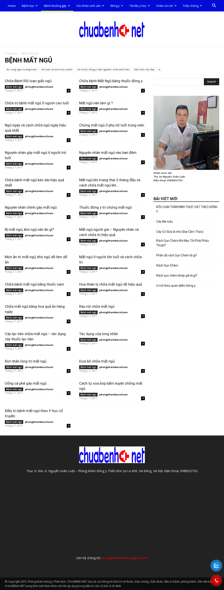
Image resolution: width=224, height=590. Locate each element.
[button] (214, 6)
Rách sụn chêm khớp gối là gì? (176, 275)
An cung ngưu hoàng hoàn (22, 69)
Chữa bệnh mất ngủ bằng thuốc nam (34, 284)
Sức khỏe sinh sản (88, 6)
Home (12, 6)
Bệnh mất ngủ (14, 86)
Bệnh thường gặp (55, 6)
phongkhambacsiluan (39, 86)
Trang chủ (11, 53)
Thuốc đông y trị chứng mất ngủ (105, 207)
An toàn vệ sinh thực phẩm (57, 69)
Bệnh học (28, 6)
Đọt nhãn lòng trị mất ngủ (25, 361)
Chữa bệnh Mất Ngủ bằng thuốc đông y (111, 81)
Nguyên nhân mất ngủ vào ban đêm (107, 152)
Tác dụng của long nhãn (98, 334)
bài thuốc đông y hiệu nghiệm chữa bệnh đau (103, 69)
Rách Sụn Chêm (167, 265)
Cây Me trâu (164, 221)
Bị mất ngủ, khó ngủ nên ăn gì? (29, 229)
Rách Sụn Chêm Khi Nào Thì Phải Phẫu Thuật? (182, 243)
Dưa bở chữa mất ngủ (97, 361)
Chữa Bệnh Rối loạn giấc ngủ (28, 81)
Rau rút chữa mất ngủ (96, 306)
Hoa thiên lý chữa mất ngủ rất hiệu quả (110, 284)
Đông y (115, 6)
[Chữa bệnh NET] (112, 29)
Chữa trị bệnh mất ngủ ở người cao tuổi (37, 103)
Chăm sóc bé (164, 6)
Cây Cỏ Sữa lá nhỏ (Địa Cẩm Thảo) (179, 231)
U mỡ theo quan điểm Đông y (176, 285)
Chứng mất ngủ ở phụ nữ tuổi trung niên (111, 125)
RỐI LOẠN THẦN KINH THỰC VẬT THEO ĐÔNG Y (186, 209)
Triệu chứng (190, 6)
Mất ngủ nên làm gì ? (96, 103)
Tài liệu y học (138, 6)
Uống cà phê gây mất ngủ (25, 383)
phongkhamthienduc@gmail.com (125, 558)
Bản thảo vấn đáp (144, 69)
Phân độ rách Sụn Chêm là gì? (176, 255)
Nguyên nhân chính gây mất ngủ (31, 207)
